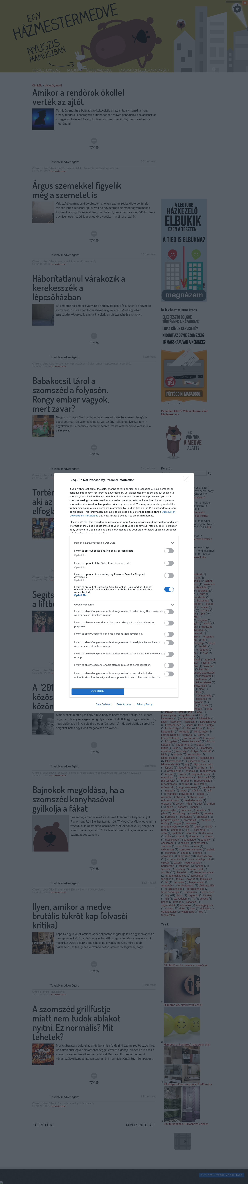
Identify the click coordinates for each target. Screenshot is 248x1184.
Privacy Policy (145, 704)
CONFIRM (98, 691)
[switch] (169, 550)
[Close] (186, 480)
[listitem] (124, 543)
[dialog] (124, 592)
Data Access (124, 704)
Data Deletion (103, 704)
